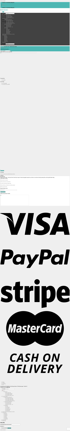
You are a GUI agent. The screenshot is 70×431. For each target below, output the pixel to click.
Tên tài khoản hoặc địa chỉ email (5, 424)
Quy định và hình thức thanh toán (5, 183)
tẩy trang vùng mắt (5, 84)
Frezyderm (6, 41)
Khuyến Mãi (4, 5)
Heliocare (5, 37)
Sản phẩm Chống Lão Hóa (10, 23)
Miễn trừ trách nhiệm (3, 186)
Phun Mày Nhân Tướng (10, 17)
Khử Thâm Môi (8, 15)
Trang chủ (2, 46)
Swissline (5, 40)
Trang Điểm (8, 33)
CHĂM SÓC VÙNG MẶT (8, 19)
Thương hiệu (4, 412)
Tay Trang (3, 83)
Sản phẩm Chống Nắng (10, 22)
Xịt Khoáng (8, 29)
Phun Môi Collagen (9, 393)
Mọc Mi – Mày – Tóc (9, 26)
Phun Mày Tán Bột (9, 16)
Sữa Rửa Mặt (8, 31)
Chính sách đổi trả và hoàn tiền (5, 181)
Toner (7, 28)
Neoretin (5, 39)
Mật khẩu (2, 426)
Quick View (2, 170)
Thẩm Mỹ (5, 14)
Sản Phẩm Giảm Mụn (9, 20)
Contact (3, 382)
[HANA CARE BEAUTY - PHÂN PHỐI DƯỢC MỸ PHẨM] (4, 10)
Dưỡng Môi (8, 32)
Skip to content (2, 0)
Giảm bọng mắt (8, 25)
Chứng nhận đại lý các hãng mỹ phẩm (8, 34)
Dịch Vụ (3, 13)
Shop (3, 4)
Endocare (5, 36)
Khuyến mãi (4, 42)
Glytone (5, 38)
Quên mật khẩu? (3, 429)
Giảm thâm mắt (8, 402)
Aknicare (5, 35)
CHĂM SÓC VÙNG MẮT (8, 24)
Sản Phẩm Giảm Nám (9, 21)
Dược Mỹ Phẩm (4, 18)
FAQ (3, 384)
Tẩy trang (7, 30)
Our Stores (4, 383)
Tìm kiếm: (3, 43)
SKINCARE (6, 27)
